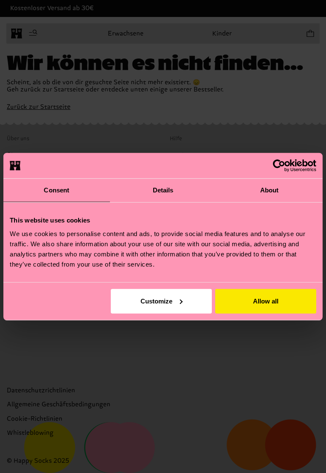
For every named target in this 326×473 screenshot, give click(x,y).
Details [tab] (163, 190)
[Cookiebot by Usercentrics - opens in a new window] (279, 165)
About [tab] (269, 190)
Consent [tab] (56, 190)
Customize (156, 300)
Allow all (265, 300)
